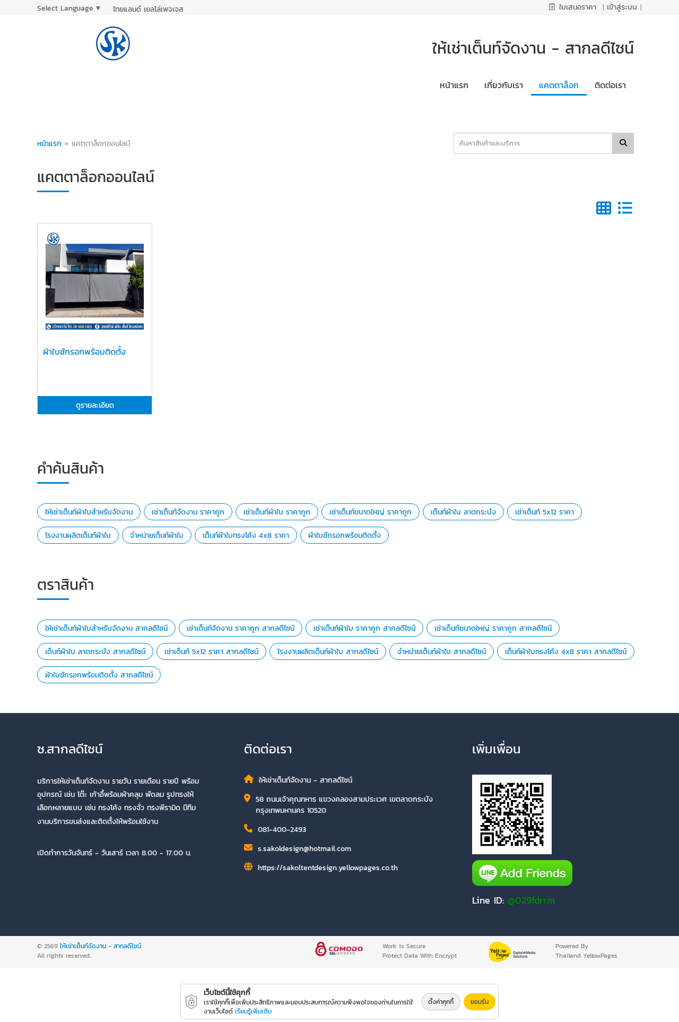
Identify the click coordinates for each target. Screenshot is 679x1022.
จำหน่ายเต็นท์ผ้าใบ (157, 535)
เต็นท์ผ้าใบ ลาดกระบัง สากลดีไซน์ (95, 651)
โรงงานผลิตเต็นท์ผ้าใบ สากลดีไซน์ (327, 651)
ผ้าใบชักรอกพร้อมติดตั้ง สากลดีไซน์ (99, 675)
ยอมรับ (480, 1002)
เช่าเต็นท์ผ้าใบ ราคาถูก (276, 512)
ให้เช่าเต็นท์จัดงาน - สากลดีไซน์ (100, 946)
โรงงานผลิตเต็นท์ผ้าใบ (78, 535)
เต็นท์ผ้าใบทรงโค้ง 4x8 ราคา (246, 535)
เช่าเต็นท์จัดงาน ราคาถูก (188, 512)
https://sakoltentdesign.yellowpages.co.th (328, 867)
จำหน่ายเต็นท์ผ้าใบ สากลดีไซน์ (441, 651)
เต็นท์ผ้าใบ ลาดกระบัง (463, 512)
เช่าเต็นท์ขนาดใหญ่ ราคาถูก (370, 512)
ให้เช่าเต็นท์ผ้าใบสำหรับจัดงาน (89, 512)
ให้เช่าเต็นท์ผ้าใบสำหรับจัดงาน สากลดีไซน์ (106, 628)
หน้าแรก (49, 143)
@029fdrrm (531, 900)
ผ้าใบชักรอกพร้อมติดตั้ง (344, 535)
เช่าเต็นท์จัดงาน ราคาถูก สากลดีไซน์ (240, 628)
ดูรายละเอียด (95, 405)
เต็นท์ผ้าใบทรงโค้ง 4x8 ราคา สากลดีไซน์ (565, 651)
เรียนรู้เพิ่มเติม (253, 1011)
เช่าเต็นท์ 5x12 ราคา (544, 512)
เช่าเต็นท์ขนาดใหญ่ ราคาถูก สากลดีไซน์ (493, 628)
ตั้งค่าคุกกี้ (441, 1002)
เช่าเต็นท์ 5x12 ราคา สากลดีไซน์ (211, 651)
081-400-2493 (282, 829)
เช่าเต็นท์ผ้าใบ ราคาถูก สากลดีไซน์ (364, 628)
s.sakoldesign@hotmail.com (304, 848)
